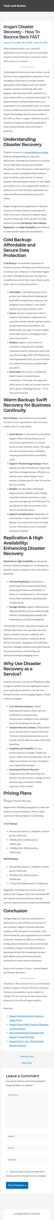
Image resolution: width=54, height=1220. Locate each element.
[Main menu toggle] (47, 5)
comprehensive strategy (37, 152)
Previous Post (27, 1056)
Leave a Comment (12, 42)
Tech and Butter (14, 5)
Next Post (27, 1063)
